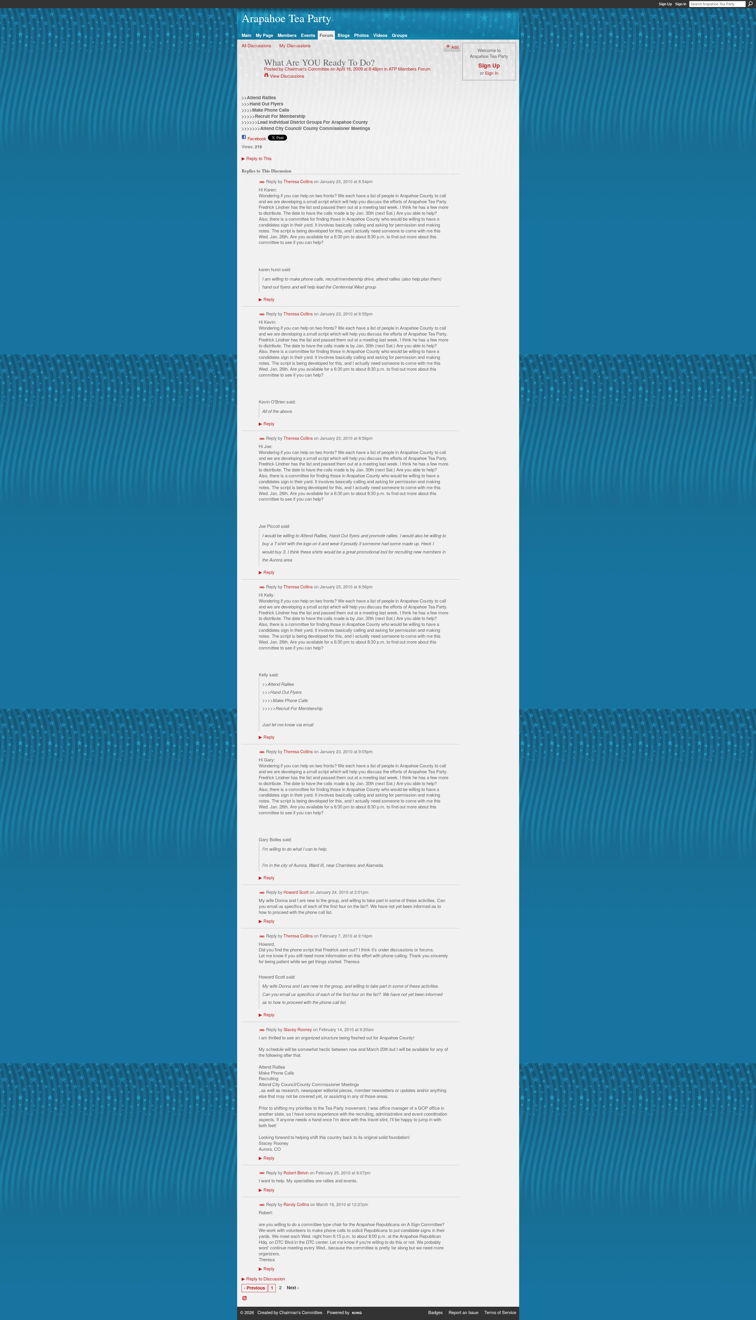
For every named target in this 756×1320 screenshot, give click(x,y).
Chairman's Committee (307, 68)
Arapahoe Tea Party (286, 17)
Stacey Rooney (298, 1029)
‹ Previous (254, 1288)
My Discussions (295, 45)
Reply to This (257, 158)
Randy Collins (296, 1204)
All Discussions (256, 45)
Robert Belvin (296, 1173)
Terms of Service (500, 1312)
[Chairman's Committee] (251, 73)
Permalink (262, 182)
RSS (244, 1298)
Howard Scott (296, 892)
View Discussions (287, 75)
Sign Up (665, 4)
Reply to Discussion (263, 1278)
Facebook (256, 138)
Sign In (680, 4)
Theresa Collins (298, 181)
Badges (435, 1312)
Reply (266, 299)
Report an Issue (463, 1312)
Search (750, 3)
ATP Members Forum (410, 68)
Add (455, 47)
